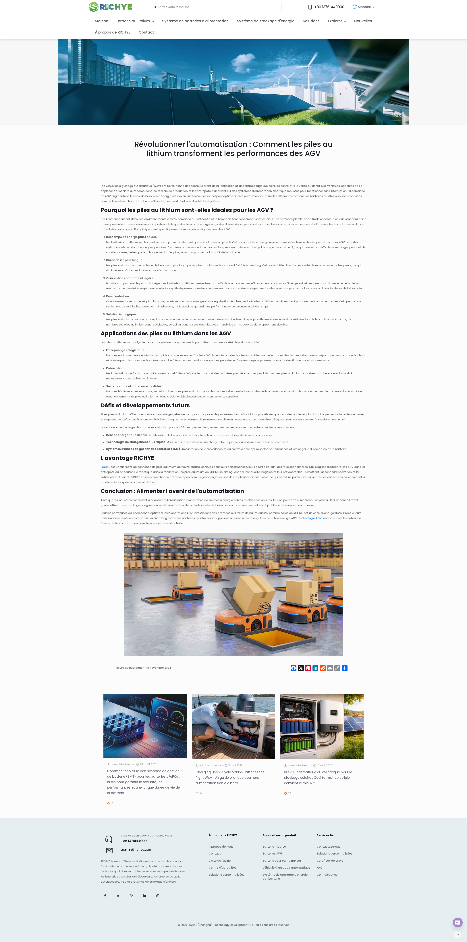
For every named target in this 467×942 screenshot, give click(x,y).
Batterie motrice (274, 847)
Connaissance (327, 875)
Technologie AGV (310, 518)
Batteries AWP (273, 853)
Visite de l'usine (220, 861)
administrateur (121, 764)
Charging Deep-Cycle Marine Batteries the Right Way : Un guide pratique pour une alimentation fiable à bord (230, 777)
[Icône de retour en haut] (458, 934)
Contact (215, 853)
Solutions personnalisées (226, 875)
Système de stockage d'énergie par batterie (285, 877)
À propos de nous (221, 847)
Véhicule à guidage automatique (286, 867)
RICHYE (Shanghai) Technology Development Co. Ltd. (223, 925)
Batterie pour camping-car (282, 861)
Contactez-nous (328, 847)
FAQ (319, 867)
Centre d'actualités (222, 867)
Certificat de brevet (331, 861)
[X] (300, 668)
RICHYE (105, 467)
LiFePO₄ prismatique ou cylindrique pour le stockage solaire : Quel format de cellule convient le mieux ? (318, 777)
